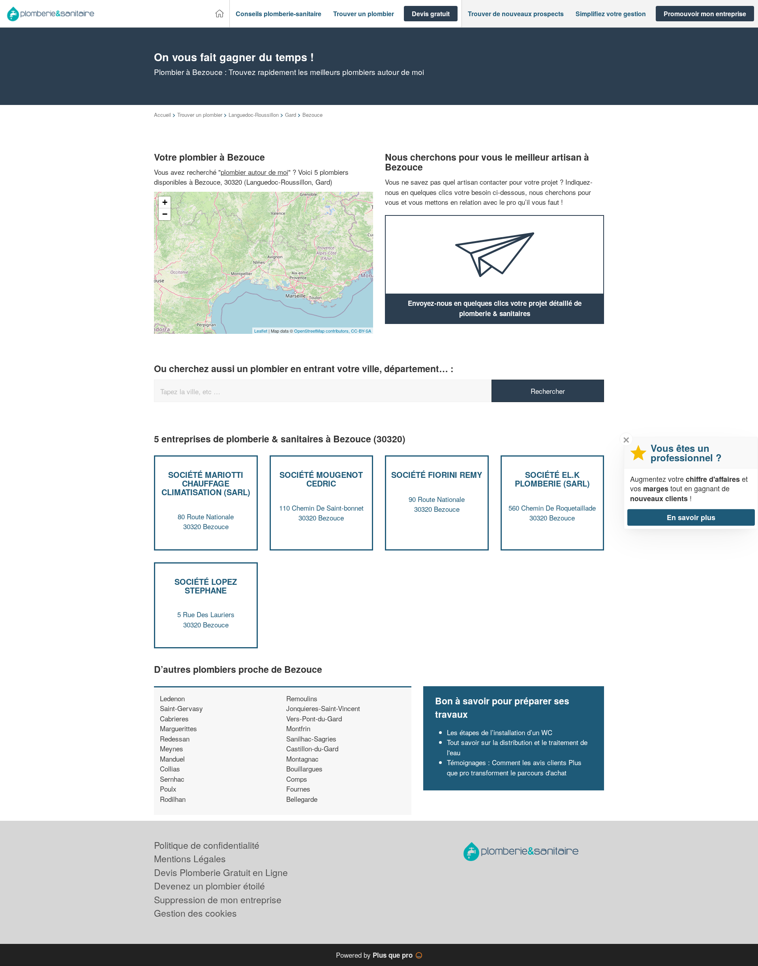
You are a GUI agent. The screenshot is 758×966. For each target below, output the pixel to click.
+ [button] (164, 202)
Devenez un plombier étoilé (209, 885)
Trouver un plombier (199, 114)
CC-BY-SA (361, 331)
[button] (278, 14)
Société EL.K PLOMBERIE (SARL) (552, 479)
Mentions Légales (190, 858)
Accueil (162, 114)
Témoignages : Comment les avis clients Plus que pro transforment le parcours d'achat (514, 767)
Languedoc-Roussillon (254, 114)
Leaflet (260, 331)
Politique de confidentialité (206, 845)
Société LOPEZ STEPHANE (205, 586)
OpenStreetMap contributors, (322, 331)
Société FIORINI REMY (436, 474)
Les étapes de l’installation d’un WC (499, 732)
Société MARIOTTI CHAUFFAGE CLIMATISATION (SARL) (205, 483)
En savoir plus (691, 517)
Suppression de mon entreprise (217, 899)
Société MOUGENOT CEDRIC (321, 479)
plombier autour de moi (254, 172)
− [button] (164, 214)
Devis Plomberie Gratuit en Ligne (221, 872)
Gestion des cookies (195, 912)
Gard (290, 114)
